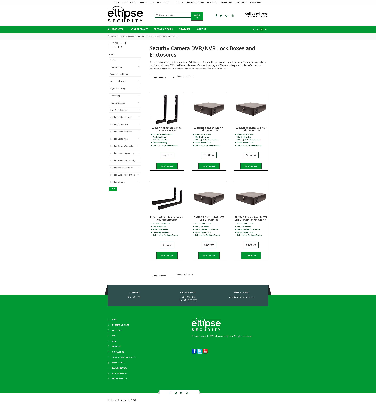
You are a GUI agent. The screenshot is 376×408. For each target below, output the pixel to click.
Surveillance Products (195, 2)
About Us (144, 2)
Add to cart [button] (167, 166)
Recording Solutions (124, 36)
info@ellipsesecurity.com (241, 297)
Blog (159, 2)
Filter (113, 189)
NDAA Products (139, 29)
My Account (212, 2)
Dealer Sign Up (241, 2)
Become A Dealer (130, 2)
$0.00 (257, 29)
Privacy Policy (255, 2)
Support (167, 2)
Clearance (184, 29)
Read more (251, 256)
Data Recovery (226, 2)
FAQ (152, 2)
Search (197, 16)
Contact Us (178, 2)
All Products (115, 29)
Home (117, 2)
